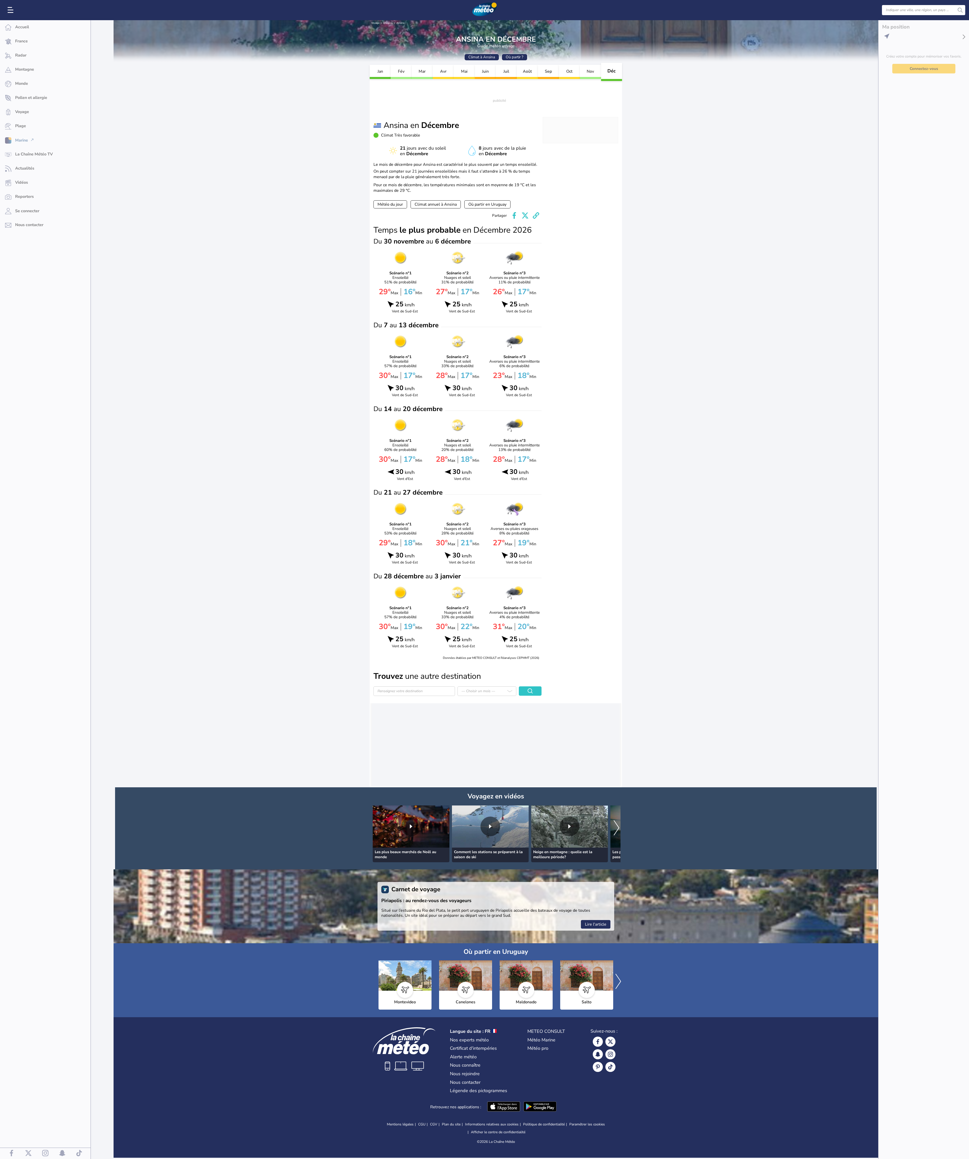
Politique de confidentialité (544, 1124)
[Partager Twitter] (525, 215)
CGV (433, 1124)
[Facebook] (598, 1042)
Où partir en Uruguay (487, 204)
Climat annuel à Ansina (436, 204)
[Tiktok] (610, 1067)
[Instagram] (610, 1054)
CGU (421, 1124)
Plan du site (451, 1124)
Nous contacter (465, 1082)
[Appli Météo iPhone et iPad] (503, 1107)
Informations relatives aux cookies (492, 1124)
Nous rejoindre (465, 1074)
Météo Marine (541, 1040)
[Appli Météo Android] (540, 1107)
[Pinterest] (598, 1067)
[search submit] (960, 10)
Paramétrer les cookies (587, 1124)
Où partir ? (514, 57)
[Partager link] (536, 215)
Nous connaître (465, 1065)
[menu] (11, 10)
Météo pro (537, 1048)
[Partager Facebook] (514, 215)
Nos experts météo (469, 1040)
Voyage (375, 23)
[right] (616, 828)
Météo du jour (390, 204)
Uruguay (388, 23)
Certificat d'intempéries (473, 1048)
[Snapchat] (598, 1054)
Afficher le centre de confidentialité (498, 1132)
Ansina (400, 23)
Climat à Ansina (481, 57)
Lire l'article (595, 924)
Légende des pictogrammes (478, 1091)
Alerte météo (463, 1057)
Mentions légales (400, 1124)
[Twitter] (610, 1042)
